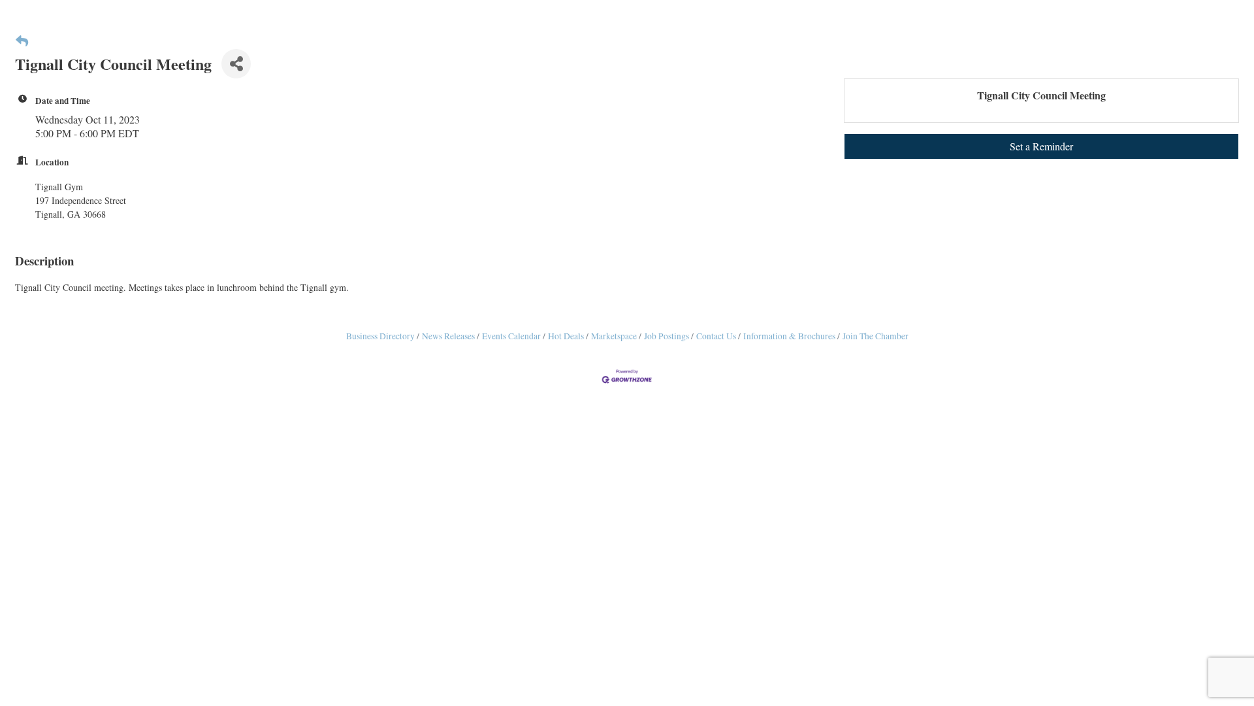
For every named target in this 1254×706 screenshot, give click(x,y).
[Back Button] (22, 41)
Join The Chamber (875, 336)
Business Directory (380, 336)
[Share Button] (236, 63)
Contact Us (716, 336)
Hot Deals (566, 336)
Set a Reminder (1041, 146)
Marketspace (614, 336)
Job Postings (666, 336)
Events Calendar (511, 336)
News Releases (448, 336)
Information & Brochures (789, 336)
